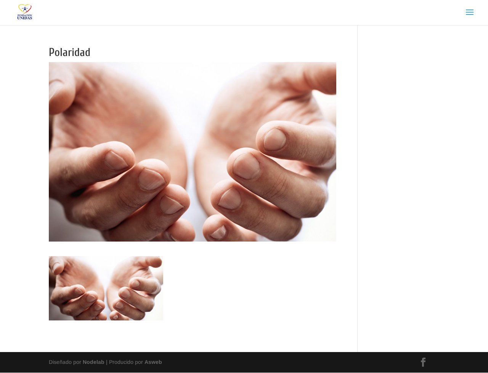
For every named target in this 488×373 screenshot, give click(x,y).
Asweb (153, 362)
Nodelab (93, 362)
